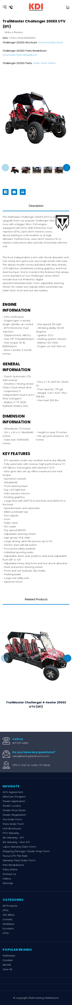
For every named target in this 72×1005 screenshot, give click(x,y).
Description (36, 205)
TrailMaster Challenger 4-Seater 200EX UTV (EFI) (36, 704)
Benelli (7, 964)
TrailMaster (9, 955)
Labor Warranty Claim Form (19, 846)
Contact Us (9, 874)
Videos (7, 878)
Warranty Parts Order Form (19, 860)
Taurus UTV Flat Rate (15, 855)
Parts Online (10, 869)
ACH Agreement (13, 792)
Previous (5, 167)
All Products (10, 905)
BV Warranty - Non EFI (16, 842)
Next (66, 167)
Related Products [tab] (36, 599)
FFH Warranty (11, 833)
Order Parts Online (44, 63)
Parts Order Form (13, 823)
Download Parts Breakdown (20, 54)
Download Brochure (50, 42)
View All (7, 969)
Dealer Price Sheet (14, 810)
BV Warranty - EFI (13, 837)
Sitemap (8, 883)
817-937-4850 (20, 743)
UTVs (6, 933)
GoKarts (7, 919)
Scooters (8, 928)
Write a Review (14, 32)
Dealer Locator (12, 805)
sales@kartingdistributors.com (30, 756)
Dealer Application (14, 801)
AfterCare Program (14, 796)
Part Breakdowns (13, 864)
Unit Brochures (12, 828)
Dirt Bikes (8, 914)
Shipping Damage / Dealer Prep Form (26, 851)
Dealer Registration (14, 814)
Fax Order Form (12, 819)
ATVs (5, 910)
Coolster (8, 960)
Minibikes (8, 923)
